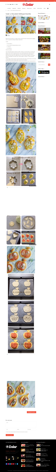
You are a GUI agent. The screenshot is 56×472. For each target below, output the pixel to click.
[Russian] (28, 1)
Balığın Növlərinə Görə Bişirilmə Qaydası (44, 450)
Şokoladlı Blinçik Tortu (44, 455)
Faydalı (34, 8)
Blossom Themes (36, 470)
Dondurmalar (31, 444)
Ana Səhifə (9, 8)
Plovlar (32, 459)
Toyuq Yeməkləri (46, 16)
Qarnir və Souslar (28, 454)
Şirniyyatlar (47, 19)
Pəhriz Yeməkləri (46, 464)
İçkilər (42, 464)
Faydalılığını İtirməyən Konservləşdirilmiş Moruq (30, 466)
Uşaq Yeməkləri (43, 459)
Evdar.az (34, 38)
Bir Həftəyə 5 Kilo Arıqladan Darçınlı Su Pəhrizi (45, 466)
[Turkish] (30, 1)
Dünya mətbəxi (12, 451)
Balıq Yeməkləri (16, 456)
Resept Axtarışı (29, 8)
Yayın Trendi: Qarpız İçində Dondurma (30, 446)
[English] (27, 1)
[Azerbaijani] (26, 1)
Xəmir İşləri (21, 15)
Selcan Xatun (10, 15)
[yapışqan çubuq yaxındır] (54, 1)
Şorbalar (15, 458)
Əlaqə (44, 8)
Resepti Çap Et (32, 412)
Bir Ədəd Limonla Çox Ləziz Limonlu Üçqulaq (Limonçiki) (30, 452)
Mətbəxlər (23, 8)
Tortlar (46, 454)
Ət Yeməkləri (41, 15)
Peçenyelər (31, 449)
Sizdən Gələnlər (39, 8)
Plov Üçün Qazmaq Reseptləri (45, 445)
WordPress (40, 470)
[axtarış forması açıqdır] (49, 4)
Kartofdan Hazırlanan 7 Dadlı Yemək (45, 461)
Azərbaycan (7, 451)
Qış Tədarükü (28, 464)
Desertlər (18, 15)
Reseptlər (19, 8)
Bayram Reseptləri (44, 453)
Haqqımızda (14, 8)
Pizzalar (11, 459)
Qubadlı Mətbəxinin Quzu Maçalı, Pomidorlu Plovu (30, 461)
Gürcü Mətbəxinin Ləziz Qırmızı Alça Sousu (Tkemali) (30, 456)
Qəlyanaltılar (43, 458)
